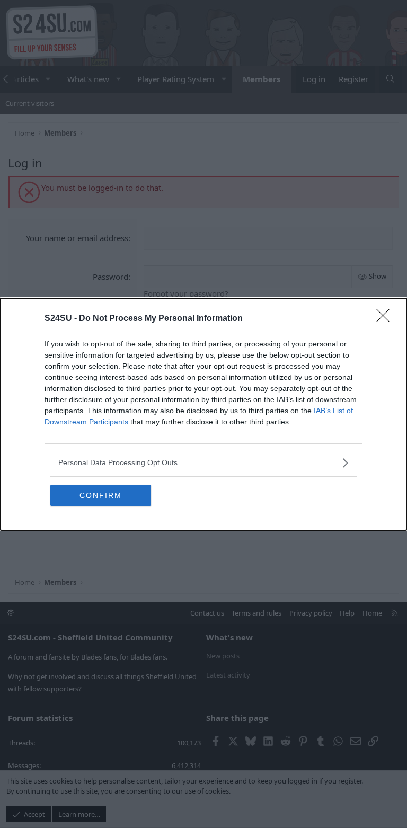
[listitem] (203, 462)
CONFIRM (100, 495)
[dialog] (203, 414)
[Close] (386, 319)
